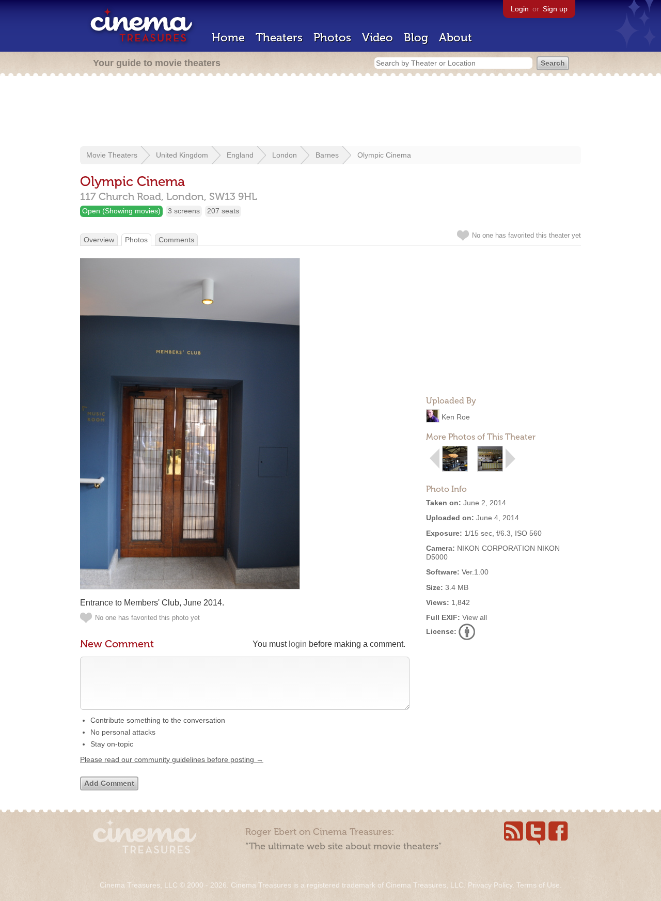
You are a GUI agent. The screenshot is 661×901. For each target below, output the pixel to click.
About (455, 37)
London (284, 155)
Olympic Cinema (384, 155)
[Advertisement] (330, 112)
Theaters (279, 37)
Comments (176, 240)
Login (520, 9)
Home (228, 37)
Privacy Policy (490, 885)
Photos (332, 37)
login (298, 644)
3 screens (184, 211)
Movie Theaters (111, 155)
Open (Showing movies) (121, 211)
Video (377, 37)
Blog (416, 37)
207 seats (223, 211)
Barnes (327, 155)
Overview (99, 240)
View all (474, 617)
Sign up (555, 9)
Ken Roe (456, 417)
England (240, 155)
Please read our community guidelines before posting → (171, 759)
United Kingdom (182, 155)
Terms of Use (538, 885)
